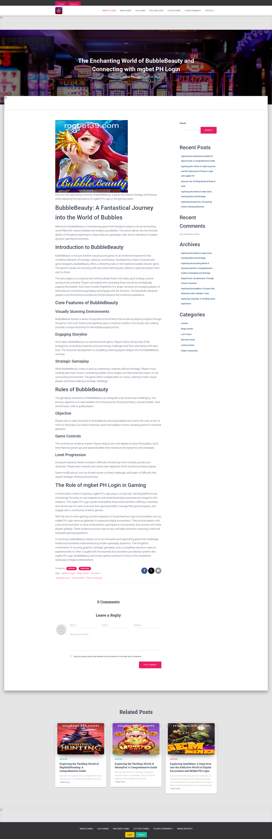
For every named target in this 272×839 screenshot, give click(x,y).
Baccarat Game (156, 11)
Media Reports (184, 829)
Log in (130, 835)
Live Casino (140, 11)
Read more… (65, 782)
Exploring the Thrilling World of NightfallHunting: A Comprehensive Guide (79, 767)
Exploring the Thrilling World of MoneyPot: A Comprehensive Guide (136, 765)
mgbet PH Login (109, 11)
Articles (209, 11)
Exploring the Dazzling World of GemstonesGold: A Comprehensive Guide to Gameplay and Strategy (196, 268)
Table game (85, 568)
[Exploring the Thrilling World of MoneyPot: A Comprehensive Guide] (136, 738)
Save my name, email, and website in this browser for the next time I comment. (108, 656)
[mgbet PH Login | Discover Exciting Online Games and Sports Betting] (58, 10)
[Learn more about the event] (136, 23)
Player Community (193, 11)
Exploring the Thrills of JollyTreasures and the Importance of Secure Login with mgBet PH (198, 171)
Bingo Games (125, 11)
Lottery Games (173, 11)
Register (141, 835)
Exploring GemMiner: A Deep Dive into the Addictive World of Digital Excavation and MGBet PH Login (190, 767)
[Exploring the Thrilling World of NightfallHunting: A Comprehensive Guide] (80, 738)
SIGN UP (74, 4)
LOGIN (61, 4)
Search (183, 123)
